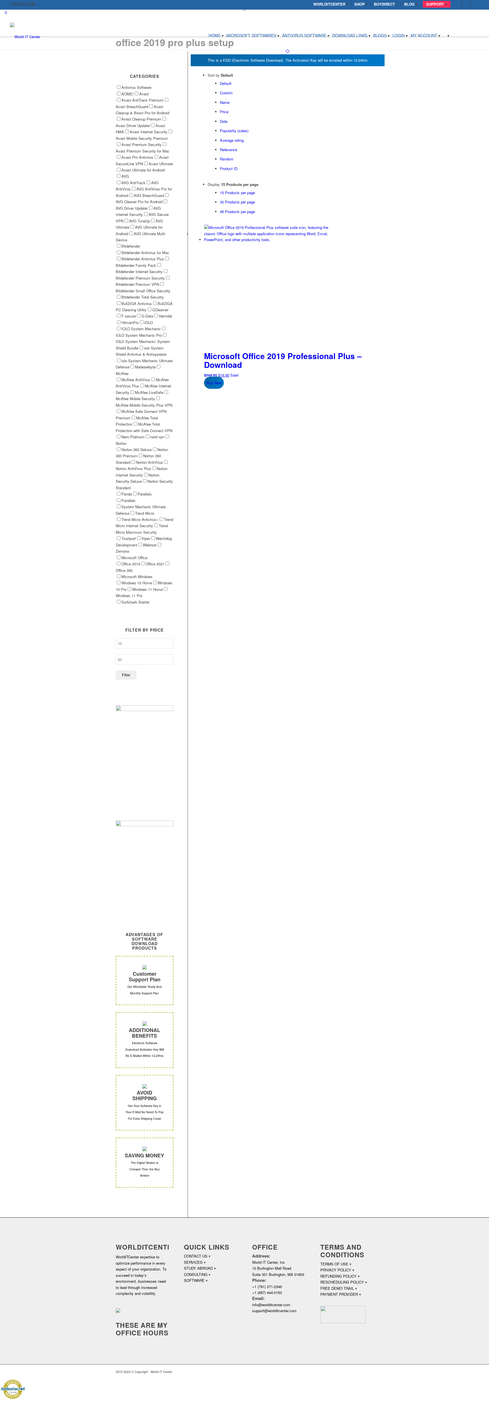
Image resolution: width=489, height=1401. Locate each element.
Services (193, 1262)
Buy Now (214, 382)
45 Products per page (237, 211)
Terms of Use (334, 1264)
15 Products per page (237, 192)
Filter (126, 675)
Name (225, 102)
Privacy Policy (335, 1270)
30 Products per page (237, 202)
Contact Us (195, 1256)
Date (224, 121)
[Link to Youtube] (475, 4)
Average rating (232, 140)
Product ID (228, 168)
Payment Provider (339, 1294)
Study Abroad (198, 1268)
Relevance (228, 149)
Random (226, 159)
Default (225, 83)
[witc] (25, 35)
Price (224, 111)
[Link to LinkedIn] (466, 4)
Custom (226, 92)
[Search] (446, 35)
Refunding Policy (338, 1276)
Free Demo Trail (337, 1288)
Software (194, 1280)
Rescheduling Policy (342, 1282)
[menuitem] (330, 4)
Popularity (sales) (234, 130)
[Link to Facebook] (458, 4)
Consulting (195, 1274)
